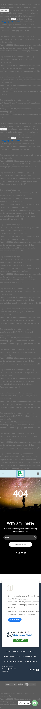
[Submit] (35, 537)
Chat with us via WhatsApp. (23, 635)
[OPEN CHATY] (35, 703)
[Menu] (3, 473)
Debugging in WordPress (10, 22)
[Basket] (38, 473)
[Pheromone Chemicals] (20, 473)
